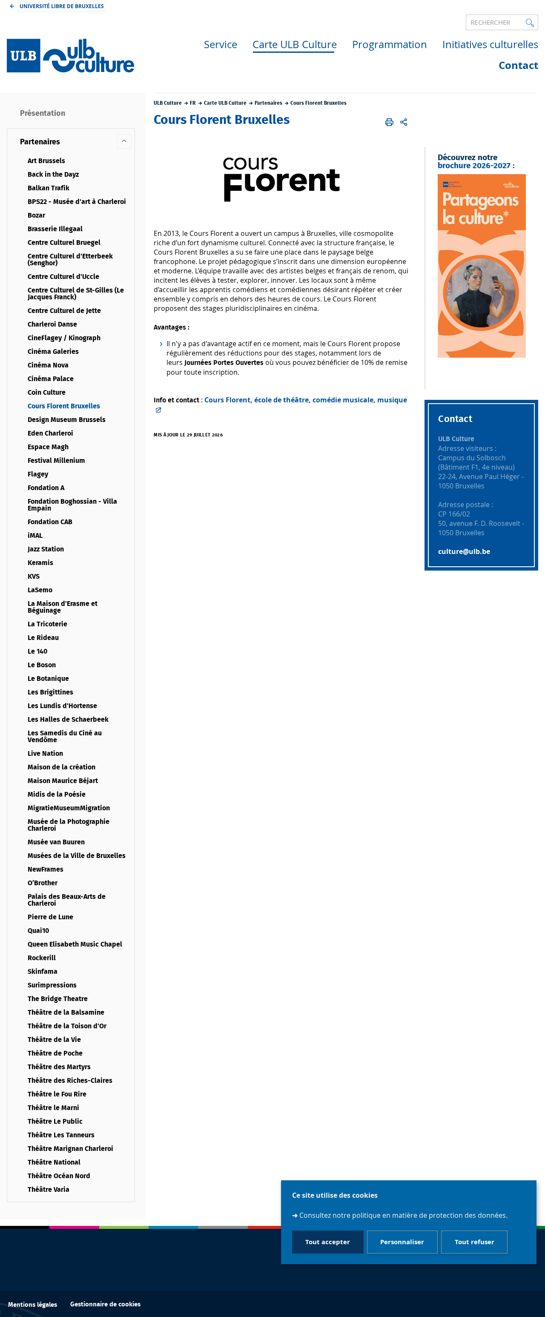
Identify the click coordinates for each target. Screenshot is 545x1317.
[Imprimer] (389, 122)
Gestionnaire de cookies (105, 1304)
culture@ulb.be (465, 551)
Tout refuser (474, 1241)
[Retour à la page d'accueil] (71, 55)
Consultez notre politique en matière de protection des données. (403, 1215)
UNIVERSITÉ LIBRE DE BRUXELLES (62, 6)
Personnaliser (402, 1241)
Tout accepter (327, 1241)
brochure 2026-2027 (474, 166)
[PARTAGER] (404, 122)
